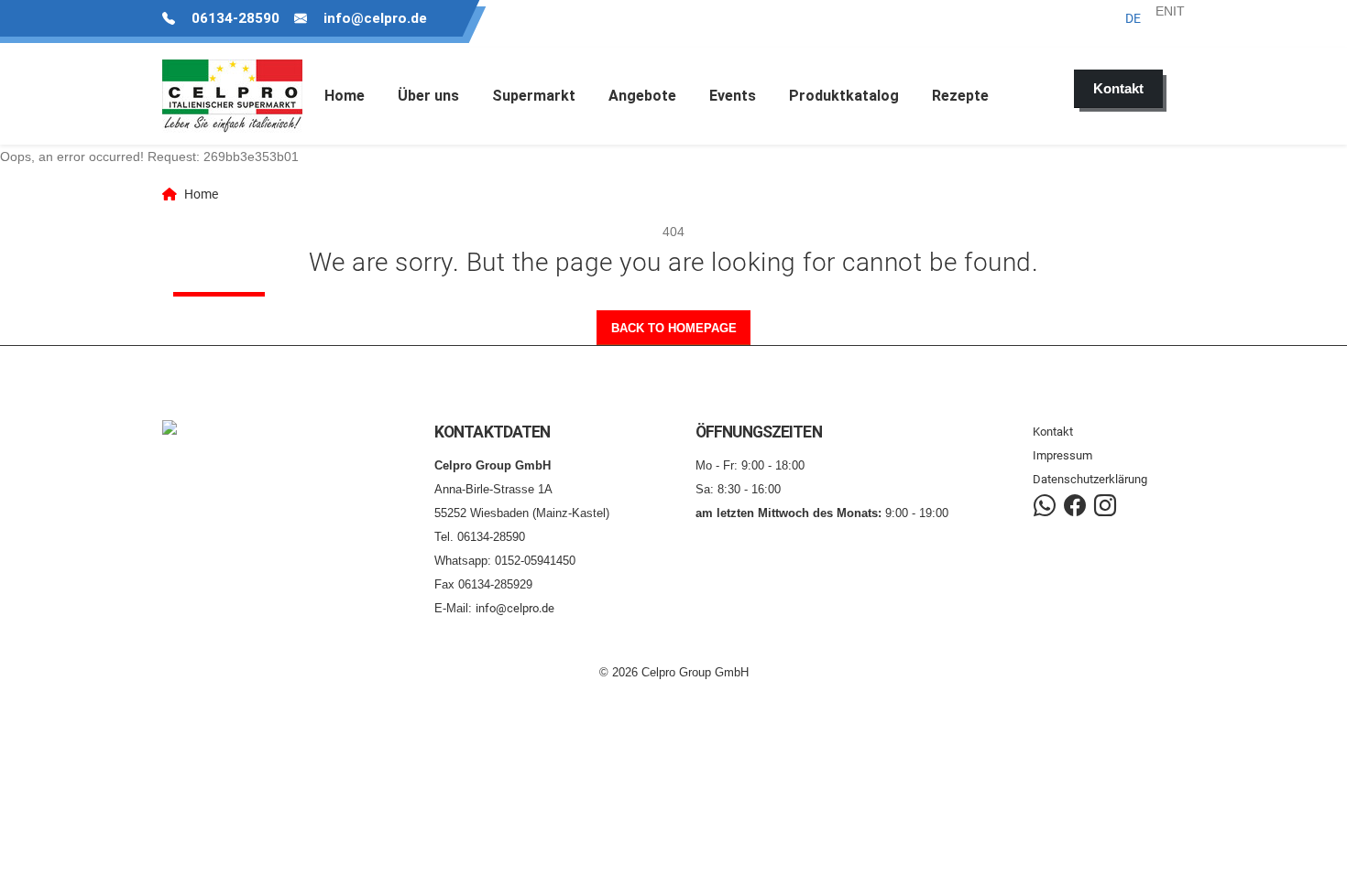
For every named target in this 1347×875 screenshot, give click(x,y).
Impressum (1062, 455)
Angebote (642, 95)
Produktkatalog (844, 95)
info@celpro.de (375, 18)
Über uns (428, 95)
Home (344, 95)
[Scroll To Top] (1315, 854)
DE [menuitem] (1133, 18)
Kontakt (1053, 431)
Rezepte (960, 95)
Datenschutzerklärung (1090, 479)
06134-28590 (235, 18)
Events (732, 95)
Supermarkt (533, 95)
